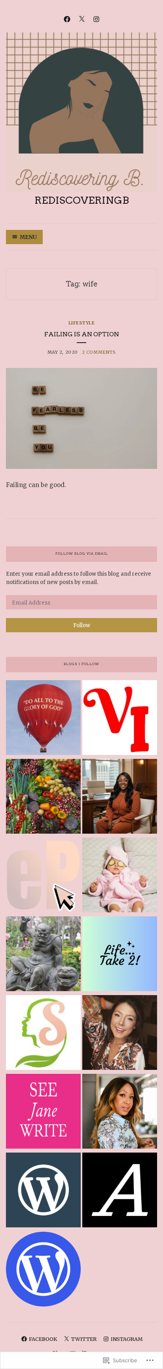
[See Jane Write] (43, 1112)
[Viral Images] (119, 718)
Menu (28, 237)
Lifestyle (81, 323)
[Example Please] (43, 876)
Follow (81, 625)
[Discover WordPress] (43, 1191)
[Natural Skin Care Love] (43, 1033)
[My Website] (119, 797)
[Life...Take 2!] (119, 955)
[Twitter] (81, 18)
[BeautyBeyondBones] (119, 1033)
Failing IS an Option (81, 334)
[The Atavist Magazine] (119, 1191)
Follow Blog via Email (81, 554)
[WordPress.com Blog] (43, 1270)
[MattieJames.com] (119, 1112)
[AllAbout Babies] (119, 876)
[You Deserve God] (43, 718)
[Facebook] (67, 18)
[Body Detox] (43, 797)
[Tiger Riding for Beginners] (43, 955)
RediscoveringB (81, 200)
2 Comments (99, 352)
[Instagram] (96, 18)
